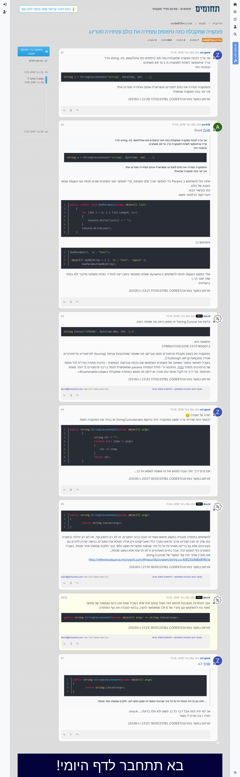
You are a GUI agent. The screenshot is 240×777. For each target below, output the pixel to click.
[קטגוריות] (235, 12)
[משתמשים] (235, 27)
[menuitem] (5, 4)
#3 (62, 316)
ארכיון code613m (212, 40)
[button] (235, 773)
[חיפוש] (235, 34)
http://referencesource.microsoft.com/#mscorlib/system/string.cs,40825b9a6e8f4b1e (149, 559)
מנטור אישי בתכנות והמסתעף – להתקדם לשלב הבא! (177, 389)
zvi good (205, 52)
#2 (62, 124)
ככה (181, 367)
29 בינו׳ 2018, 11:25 (181, 52)
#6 (62, 597)
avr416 (206, 124)
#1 (62, 52)
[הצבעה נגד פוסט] (64, 110)
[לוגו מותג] (207, 8)
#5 (62, 504)
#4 (62, 409)
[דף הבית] (235, 4)
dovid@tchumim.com (72, 389)
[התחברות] (5, 4)
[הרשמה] (5, 12)
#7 (62, 657)
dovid (206, 316)
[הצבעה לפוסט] (77, 110)
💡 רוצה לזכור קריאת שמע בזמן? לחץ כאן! (48, 9)
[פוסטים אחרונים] (235, 19)
